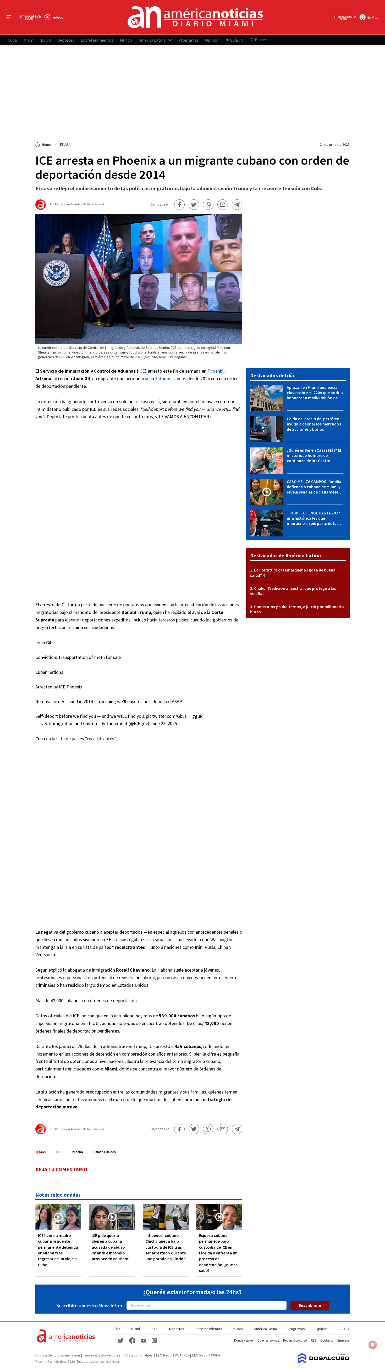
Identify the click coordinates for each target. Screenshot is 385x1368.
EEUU (46, 39)
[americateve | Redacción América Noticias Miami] (40, 207)
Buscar (260, 39)
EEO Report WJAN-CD (172, 1355)
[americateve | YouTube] (143, 1340)
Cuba (12, 39)
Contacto (326, 1340)
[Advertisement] (192, 93)
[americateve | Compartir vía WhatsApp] (208, 204)
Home (46, 144)
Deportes (65, 39)
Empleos (343, 1340)
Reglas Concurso (295, 1340)
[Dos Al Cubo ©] (324, 1362)
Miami (28, 39)
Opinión (212, 39)
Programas (188, 39)
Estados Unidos (170, 378)
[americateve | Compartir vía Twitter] (194, 204)
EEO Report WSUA (206, 1355)
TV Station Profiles (138, 1355)
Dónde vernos (244, 1340)
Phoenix (215, 371)
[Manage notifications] (372, 1345)
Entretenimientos (97, 39)
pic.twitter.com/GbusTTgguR (174, 716)
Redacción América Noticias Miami (79, 204)
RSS (313, 1340)
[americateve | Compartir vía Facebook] (179, 204)
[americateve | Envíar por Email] (222, 204)
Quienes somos (268, 1340)
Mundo (126, 39)
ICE (141, 371)
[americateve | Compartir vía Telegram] (237, 204)
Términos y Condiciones (101, 1355)
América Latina (152, 39)
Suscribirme (310, 1305)
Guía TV (236, 39)
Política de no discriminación (57, 1355)
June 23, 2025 (163, 723)
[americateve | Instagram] (154, 1340)
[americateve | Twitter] (121, 1340)
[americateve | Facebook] (132, 1340)
